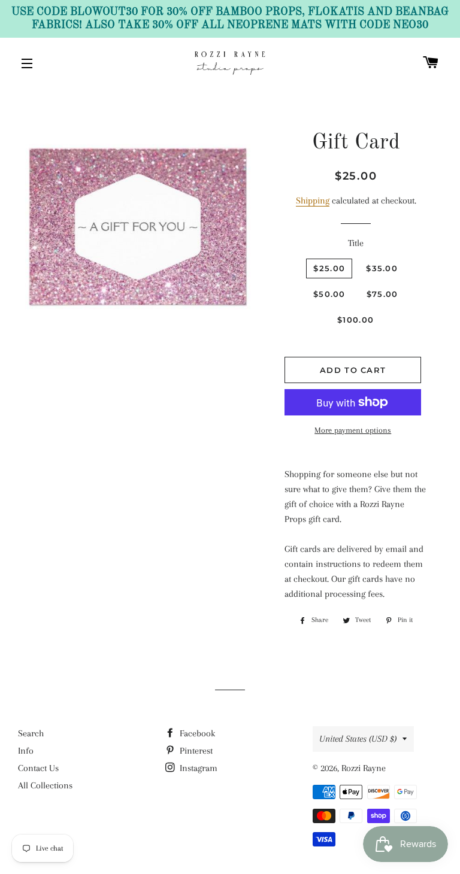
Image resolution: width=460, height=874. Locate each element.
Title (356, 243)
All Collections (45, 785)
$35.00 (382, 268)
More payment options (352, 430)
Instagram (197, 768)
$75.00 (382, 294)
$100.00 (355, 319)
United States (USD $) (358, 738)
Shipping (312, 200)
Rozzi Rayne (363, 768)
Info (26, 750)
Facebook (196, 733)
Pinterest (195, 750)
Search (31, 733)
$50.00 (329, 294)
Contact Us (38, 768)
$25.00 (329, 268)
